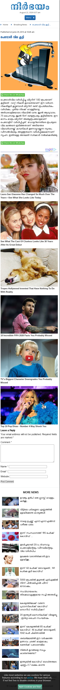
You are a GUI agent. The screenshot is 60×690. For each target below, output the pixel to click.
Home (5, 24)
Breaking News (20, 24)
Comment (6, 442)
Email (4, 472)
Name (4, 467)
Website (5, 477)
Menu (29, 17)
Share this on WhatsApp (14, 95)
